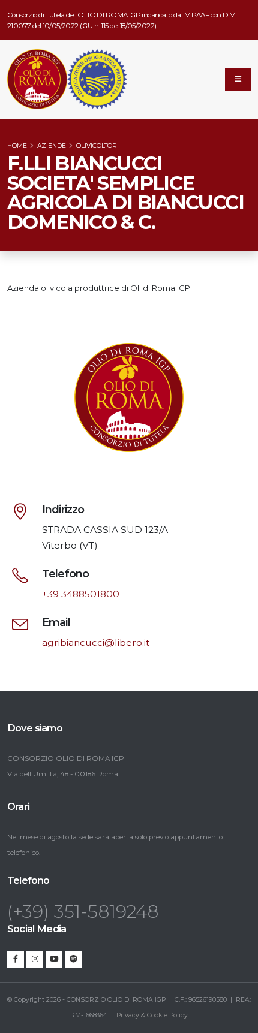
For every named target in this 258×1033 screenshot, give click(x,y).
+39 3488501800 (80, 594)
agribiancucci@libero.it (95, 642)
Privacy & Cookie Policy (152, 1015)
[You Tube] (54, 959)
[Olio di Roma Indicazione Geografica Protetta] (37, 79)
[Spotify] (73, 959)
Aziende (51, 146)
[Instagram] (34, 959)
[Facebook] (15, 959)
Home (17, 146)
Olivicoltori (97, 146)
